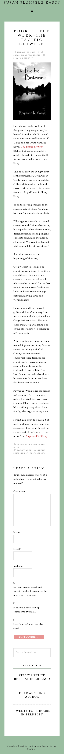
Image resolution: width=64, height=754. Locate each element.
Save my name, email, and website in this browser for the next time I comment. (30, 591)
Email (17, 549)
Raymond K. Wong (36, 436)
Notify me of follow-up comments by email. (26, 610)
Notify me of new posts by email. (28, 626)
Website (17, 566)
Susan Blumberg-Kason (32, 3)
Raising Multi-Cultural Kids (29, 453)
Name (17, 532)
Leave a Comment (23, 58)
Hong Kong (39, 450)
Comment (20, 491)
